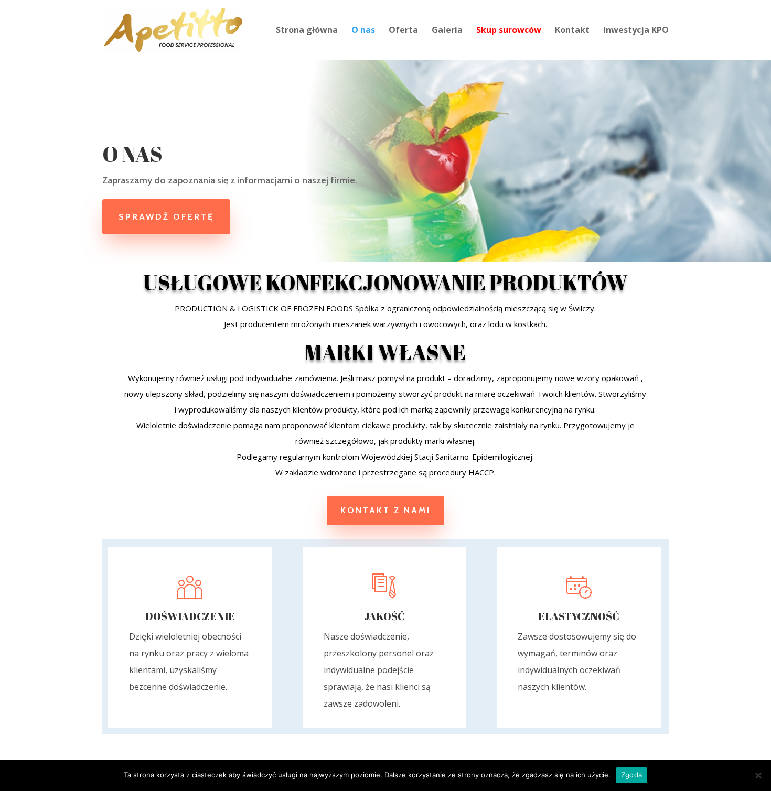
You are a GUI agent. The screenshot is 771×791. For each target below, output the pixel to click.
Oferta (403, 31)
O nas (363, 31)
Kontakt (572, 31)
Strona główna (307, 31)
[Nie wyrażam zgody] (758, 775)
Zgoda (631, 775)
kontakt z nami (385, 510)
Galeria (447, 31)
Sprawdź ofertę (166, 217)
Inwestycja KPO (636, 31)
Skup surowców (508, 31)
